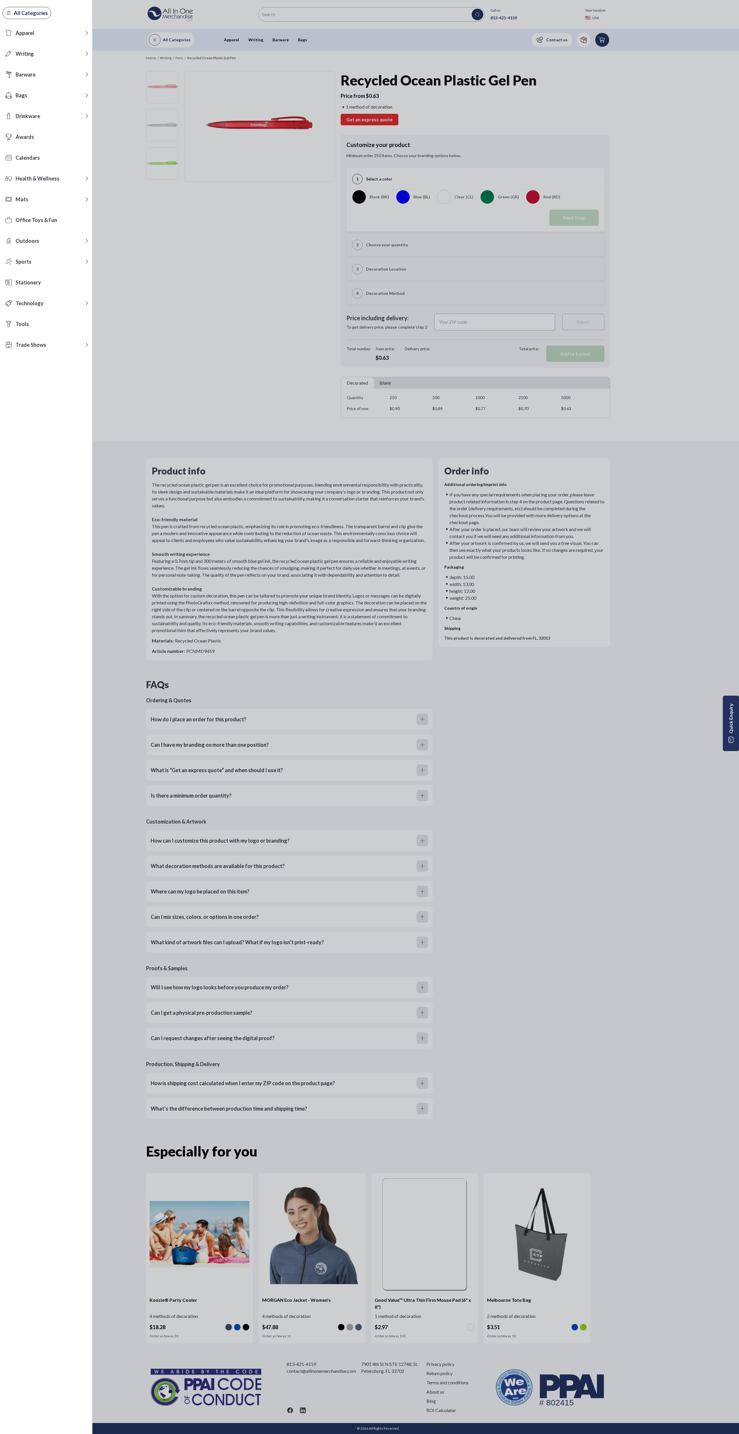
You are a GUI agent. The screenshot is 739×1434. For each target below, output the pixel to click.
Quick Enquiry (731, 718)
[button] (86, 32)
